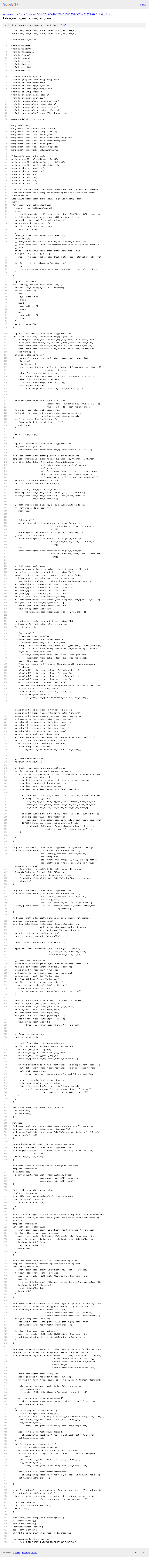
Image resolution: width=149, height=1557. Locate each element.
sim (22, 14)
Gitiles (17, 1552)
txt (137, 1552)
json (143, 1552)
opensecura (10, 14)
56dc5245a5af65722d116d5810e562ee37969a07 (66, 14)
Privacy (25, 1552)
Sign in (143, 4)
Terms (34, 1552)
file (63, 25)
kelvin (31, 14)
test (110, 14)
